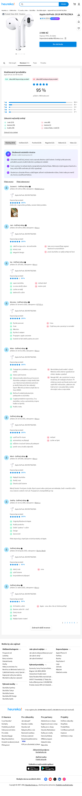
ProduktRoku (65, 727)
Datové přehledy (46, 736)
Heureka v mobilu (27, 724)
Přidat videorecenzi (23, 182)
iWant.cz (37, 503)
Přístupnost (6, 745)
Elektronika (13, 10)
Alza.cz (37, 228)
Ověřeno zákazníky (67, 721)
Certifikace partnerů (67, 730)
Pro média (5, 733)
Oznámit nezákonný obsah (10, 742)
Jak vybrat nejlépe (36, 649)
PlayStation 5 (60, 661)
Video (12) (73, 143)
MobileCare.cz (39, 189)
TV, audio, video (23, 10)
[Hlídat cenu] (78, 21)
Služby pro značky (47, 733)
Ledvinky (5, 656)
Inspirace (64, 733)
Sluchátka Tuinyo (8, 691)
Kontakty (5, 724)
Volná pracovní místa (8, 730)
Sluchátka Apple (41, 10)
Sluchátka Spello (7, 699)
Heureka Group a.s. (31, 785)
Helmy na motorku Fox (9, 667)
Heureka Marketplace (48, 730)
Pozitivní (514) (36, 143)
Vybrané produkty (36, 664)
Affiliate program (46, 739)
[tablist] (28, 63)
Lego (57, 664)
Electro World (41, 551)
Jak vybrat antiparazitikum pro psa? (41, 653)
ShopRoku (64, 724)
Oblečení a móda (61, 672)
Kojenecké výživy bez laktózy (12, 675)
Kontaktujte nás (41, 752)
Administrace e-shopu (48, 721)
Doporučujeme (62, 649)
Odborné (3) (62, 143)
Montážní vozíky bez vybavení (12, 678)
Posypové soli (7, 653)
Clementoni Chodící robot (37, 674)
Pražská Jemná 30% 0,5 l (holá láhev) (41, 685)
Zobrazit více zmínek (11, 132)
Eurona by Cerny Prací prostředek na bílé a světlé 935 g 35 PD (41, 668)
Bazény (58, 659)
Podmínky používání (8, 727)
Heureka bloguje (7, 736)
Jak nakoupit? (25, 721)
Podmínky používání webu (64, 785)
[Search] (4, 63)
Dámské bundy (7, 661)
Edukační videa (46, 742)
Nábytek (59, 670)
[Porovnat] (78, 15)
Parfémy (59, 656)
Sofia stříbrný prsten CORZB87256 (40, 682)
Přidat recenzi (8, 182)
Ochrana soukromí (27, 736)
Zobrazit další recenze (41, 627)
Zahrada (59, 667)
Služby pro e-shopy (47, 727)
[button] (12, 63)
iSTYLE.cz (40, 304)
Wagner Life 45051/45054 (37, 671)
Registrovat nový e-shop (49, 724)
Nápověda (44, 745)
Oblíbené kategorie (10, 649)
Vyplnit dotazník (41, 759)
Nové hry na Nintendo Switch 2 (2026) (14, 670)
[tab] (12, 63)
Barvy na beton (7, 659)
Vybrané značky (8, 684)
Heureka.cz (5, 10)
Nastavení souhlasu (27, 733)
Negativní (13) (49, 143)
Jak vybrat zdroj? (34, 656)
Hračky (4, 664)
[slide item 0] (24, 54)
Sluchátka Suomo (8, 693)
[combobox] (39, 4)
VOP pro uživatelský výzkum (30, 744)
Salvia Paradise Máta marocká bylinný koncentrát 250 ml (41, 677)
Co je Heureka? (7, 721)
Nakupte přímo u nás (28, 730)
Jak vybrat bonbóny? (36, 659)
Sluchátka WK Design (9, 696)
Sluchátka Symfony (8, 688)
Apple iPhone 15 (61, 653)
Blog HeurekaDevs (8, 739)
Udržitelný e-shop (67, 736)
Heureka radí (25, 727)
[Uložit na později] (78, 28)
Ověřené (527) (23, 143)
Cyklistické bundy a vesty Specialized (14, 672)
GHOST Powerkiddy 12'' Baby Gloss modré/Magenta (41, 680)
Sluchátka (32, 10)
